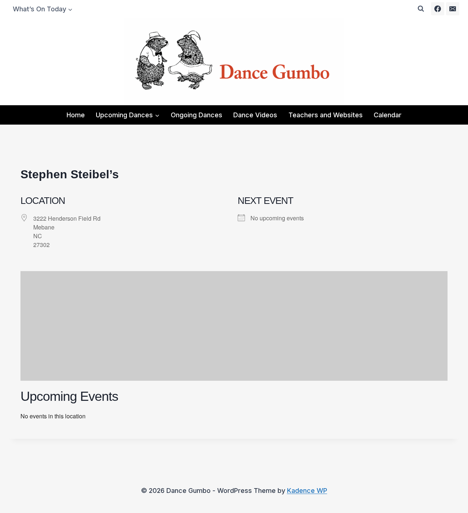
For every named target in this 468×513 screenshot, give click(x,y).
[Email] (452, 8)
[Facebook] (437, 8)
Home (76, 115)
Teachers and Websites (325, 115)
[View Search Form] (420, 8)
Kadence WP (307, 490)
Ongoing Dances (196, 115)
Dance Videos (255, 115)
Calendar (387, 115)
